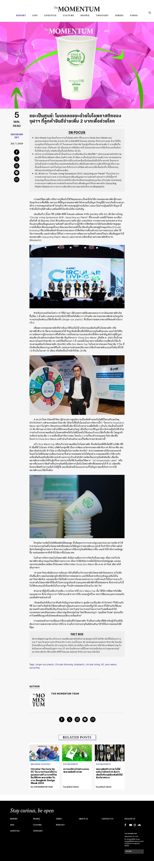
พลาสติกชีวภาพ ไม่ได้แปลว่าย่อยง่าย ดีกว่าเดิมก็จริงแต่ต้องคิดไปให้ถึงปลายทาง (109, 773)
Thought (102, 15)
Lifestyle (50, 15)
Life (35, 15)
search (150, 12)
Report (21, 15)
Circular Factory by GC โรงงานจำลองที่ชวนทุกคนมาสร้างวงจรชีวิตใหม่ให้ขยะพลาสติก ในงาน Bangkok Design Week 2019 (44, 776)
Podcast (60, 825)
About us (83, 819)
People (85, 15)
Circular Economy (64, 664)
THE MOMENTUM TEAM (65, 694)
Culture (68, 15)
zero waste (110, 664)
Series (119, 15)
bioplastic (79, 664)
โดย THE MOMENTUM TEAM (42, 787)
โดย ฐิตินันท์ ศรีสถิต (71, 787)
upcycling (34, 668)
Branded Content (41, 764)
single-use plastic (44, 664)
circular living (93, 664)
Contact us (107, 819)
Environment (17, 136)
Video (134, 15)
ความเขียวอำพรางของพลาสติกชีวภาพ (76, 770)
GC (102, 664)
